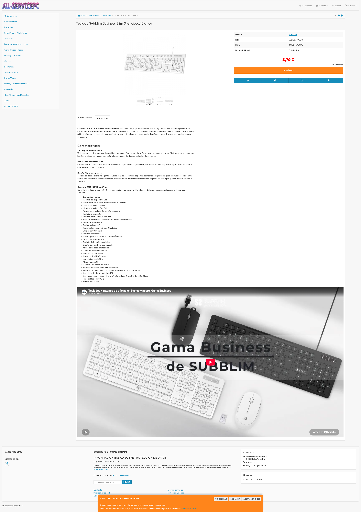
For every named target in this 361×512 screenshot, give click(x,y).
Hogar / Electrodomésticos (16, 83)
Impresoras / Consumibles (16, 44)
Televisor (8, 38)
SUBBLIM (293, 34)
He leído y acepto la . (114, 475)
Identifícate (306, 5)
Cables (7, 61)
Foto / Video (10, 78)
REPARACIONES (11, 106)
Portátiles (8, 27)
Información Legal (175, 490)
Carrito (351, 5)
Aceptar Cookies (252, 499)
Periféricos (9, 66)
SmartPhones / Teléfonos (15, 33)
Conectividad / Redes (13, 50)
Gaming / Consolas (12, 55)
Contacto (323, 5)
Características (85, 117)
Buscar (337, 5)
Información (102, 118)
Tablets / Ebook (11, 72)
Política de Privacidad (100, 469)
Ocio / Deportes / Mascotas (16, 95)
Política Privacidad (101, 493)
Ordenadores (10, 16)
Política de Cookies (190, 508)
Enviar (126, 482)
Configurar (221, 499)
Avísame (289, 70)
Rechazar (235, 499)
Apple (6, 100)
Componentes (10, 21)
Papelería (8, 89)
